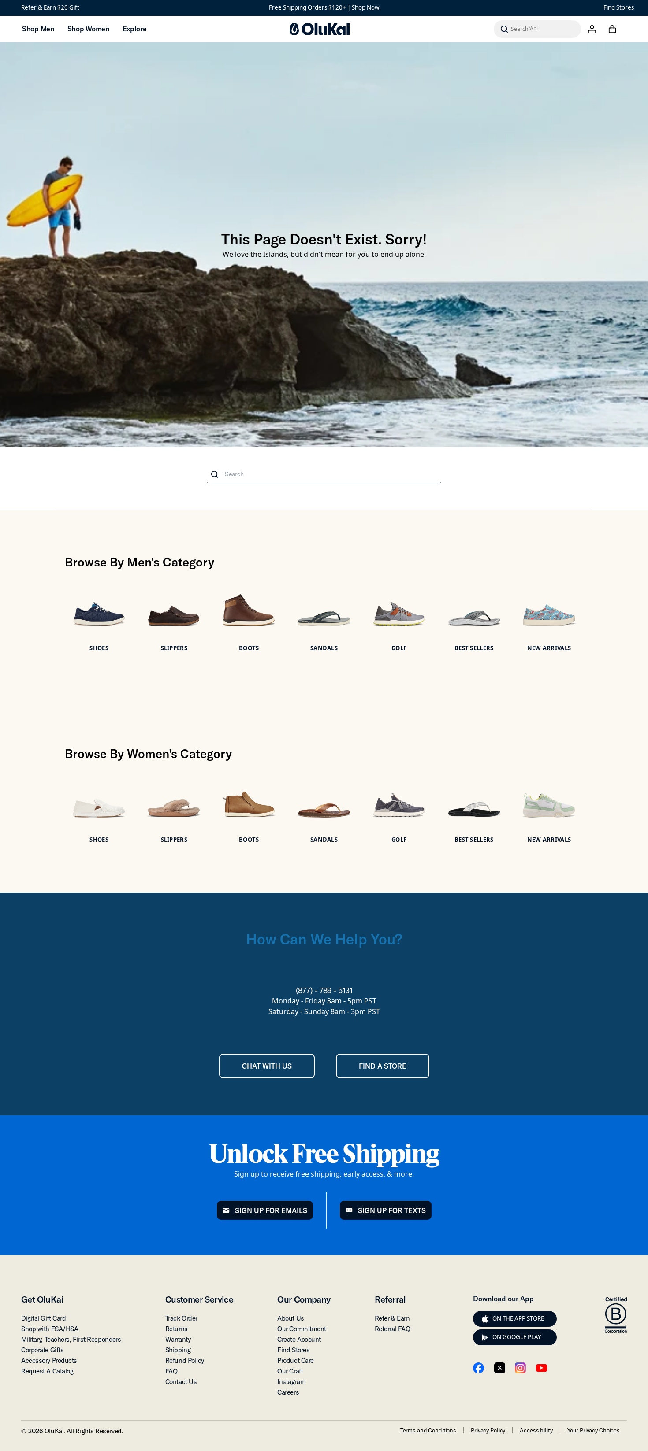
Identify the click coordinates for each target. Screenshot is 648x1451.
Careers (288, 1392)
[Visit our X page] (499, 1367)
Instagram (291, 1381)
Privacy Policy (488, 1430)
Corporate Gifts (42, 1350)
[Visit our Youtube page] (541, 1367)
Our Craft (290, 1371)
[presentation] (485, 1319)
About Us (290, 1318)
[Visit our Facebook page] (478, 1367)
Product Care (295, 1360)
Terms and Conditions (428, 1430)
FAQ (171, 1371)
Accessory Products (49, 1360)
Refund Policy (184, 1360)
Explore (135, 28)
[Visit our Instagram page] (520, 1367)
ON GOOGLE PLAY (516, 1337)
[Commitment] (616, 1315)
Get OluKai (42, 1299)
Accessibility (536, 1430)
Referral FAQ (392, 1329)
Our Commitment (301, 1329)
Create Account (299, 1339)
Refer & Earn (392, 1318)
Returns (176, 1329)
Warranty (177, 1339)
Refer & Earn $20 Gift (50, 7)
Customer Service (199, 1299)
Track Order (181, 1318)
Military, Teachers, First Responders (71, 1339)
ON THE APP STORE (518, 1318)
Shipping (177, 1350)
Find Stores (618, 7)
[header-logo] (319, 29)
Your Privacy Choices (593, 1430)
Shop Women (88, 28)
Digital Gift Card (43, 1318)
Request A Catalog (47, 1371)
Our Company (303, 1299)
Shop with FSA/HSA (49, 1329)
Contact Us (181, 1381)
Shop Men (38, 28)
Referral (390, 1299)
